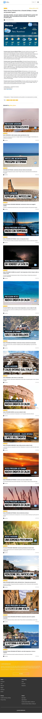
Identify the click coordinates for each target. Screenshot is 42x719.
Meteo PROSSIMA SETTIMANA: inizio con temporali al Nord (15, 238)
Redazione (24, 685)
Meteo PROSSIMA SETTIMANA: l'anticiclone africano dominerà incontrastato (19, 342)
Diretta (2, 691)
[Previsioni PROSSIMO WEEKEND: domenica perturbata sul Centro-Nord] (21, 532)
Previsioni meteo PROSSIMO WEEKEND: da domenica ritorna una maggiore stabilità (19, 205)
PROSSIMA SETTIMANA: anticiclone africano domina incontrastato (17, 169)
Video (23, 681)
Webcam (2, 685)
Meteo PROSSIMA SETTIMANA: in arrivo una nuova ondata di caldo (17, 479)
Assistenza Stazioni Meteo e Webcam (29, 703)
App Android (24, 699)
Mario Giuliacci (9, 89)
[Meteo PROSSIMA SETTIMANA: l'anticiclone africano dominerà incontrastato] (21, 327)
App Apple (24, 697)
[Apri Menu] (38, 2)
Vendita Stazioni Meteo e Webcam (28, 701)
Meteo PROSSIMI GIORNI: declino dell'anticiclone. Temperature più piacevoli (19, 582)
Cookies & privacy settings (6, 697)
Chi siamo (21, 673)
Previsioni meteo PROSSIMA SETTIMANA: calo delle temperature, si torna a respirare (19, 652)
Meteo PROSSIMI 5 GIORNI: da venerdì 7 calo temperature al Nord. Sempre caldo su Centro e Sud (21, 273)
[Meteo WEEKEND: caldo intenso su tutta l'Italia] (21, 362)
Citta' (2, 683)
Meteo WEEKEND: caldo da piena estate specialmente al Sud (16, 135)
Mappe (2, 687)
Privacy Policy (3, 699)
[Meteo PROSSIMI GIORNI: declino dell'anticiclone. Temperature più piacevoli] (21, 567)
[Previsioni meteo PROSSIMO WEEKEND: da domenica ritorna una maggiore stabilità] (21, 189)
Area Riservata (21, 710)
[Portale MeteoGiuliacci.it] (6, 2)
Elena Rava (6, 140)
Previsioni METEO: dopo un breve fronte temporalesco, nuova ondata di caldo (19, 307)
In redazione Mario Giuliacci (10, 19)
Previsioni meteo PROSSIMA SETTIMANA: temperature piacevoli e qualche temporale (19, 617)
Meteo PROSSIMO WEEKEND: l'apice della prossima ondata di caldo (17, 445)
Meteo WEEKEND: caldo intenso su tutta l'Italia (13, 377)
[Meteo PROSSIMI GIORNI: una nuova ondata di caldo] (21, 397)
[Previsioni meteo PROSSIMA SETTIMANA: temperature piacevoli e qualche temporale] (21, 601)
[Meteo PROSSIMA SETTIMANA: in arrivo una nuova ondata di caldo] (21, 464)
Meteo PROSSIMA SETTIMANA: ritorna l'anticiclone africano (16, 512)
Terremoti (2, 689)
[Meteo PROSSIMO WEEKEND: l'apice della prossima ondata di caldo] (21, 430)
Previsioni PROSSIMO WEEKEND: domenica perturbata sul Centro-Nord (18, 547)
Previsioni (2, 681)
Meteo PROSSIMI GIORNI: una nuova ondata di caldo (14, 412)
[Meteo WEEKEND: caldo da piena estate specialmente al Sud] (21, 120)
